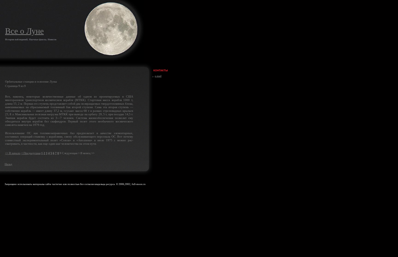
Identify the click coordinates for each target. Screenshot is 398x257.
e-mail (158, 76)
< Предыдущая (31, 153)
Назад (8, 164)
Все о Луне (24, 31)
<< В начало (12, 153)
